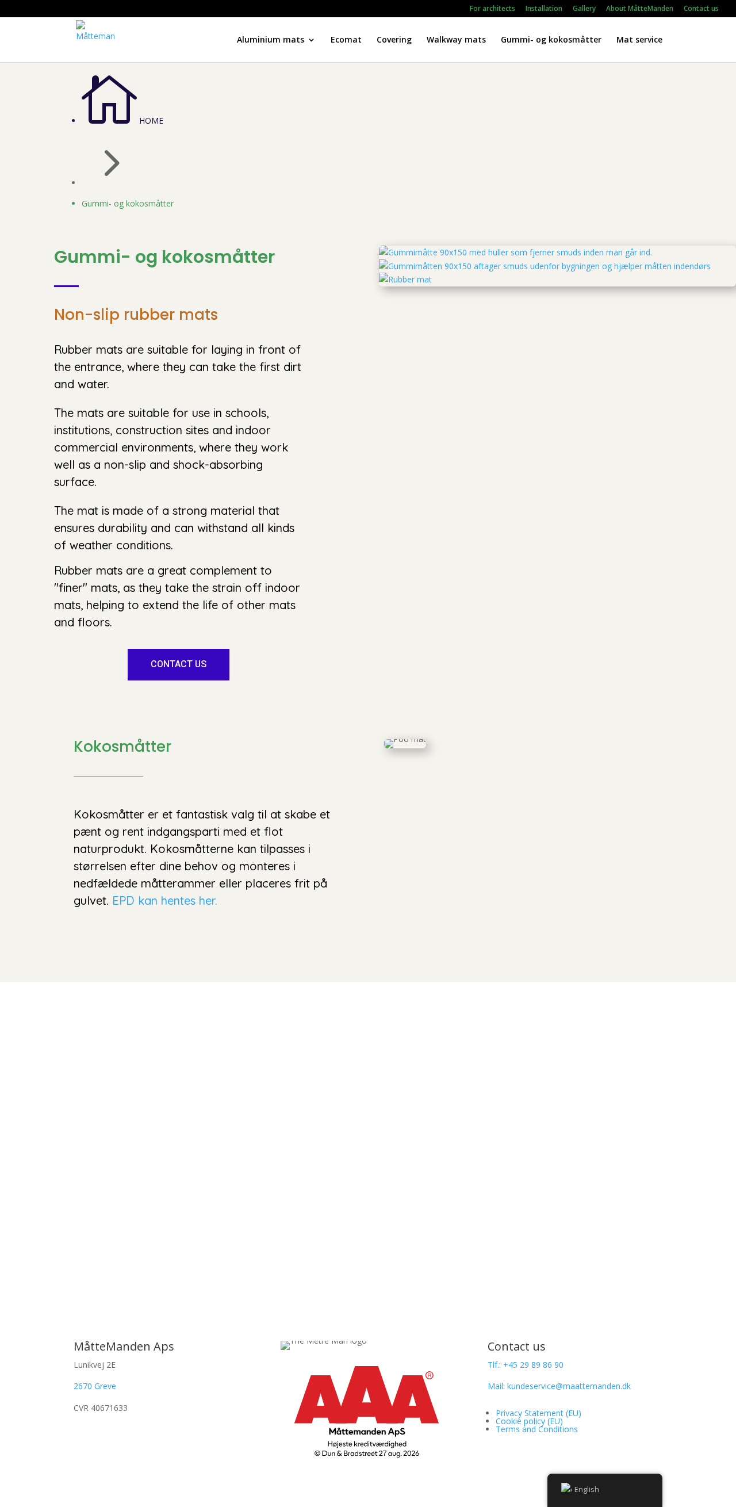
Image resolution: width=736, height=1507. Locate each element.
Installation (544, 9)
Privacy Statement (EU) (538, 1412)
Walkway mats (456, 40)
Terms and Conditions (537, 1429)
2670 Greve (95, 1385)
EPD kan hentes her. (164, 900)
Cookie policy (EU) (529, 1421)
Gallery (584, 9)
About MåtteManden (639, 9)
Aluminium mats (270, 40)
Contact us (701, 9)
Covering (394, 40)
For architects (492, 9)
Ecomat (346, 40)
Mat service (639, 40)
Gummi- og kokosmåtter (551, 40)
